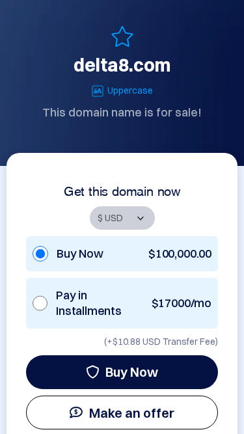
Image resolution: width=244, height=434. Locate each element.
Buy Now (131, 372)
